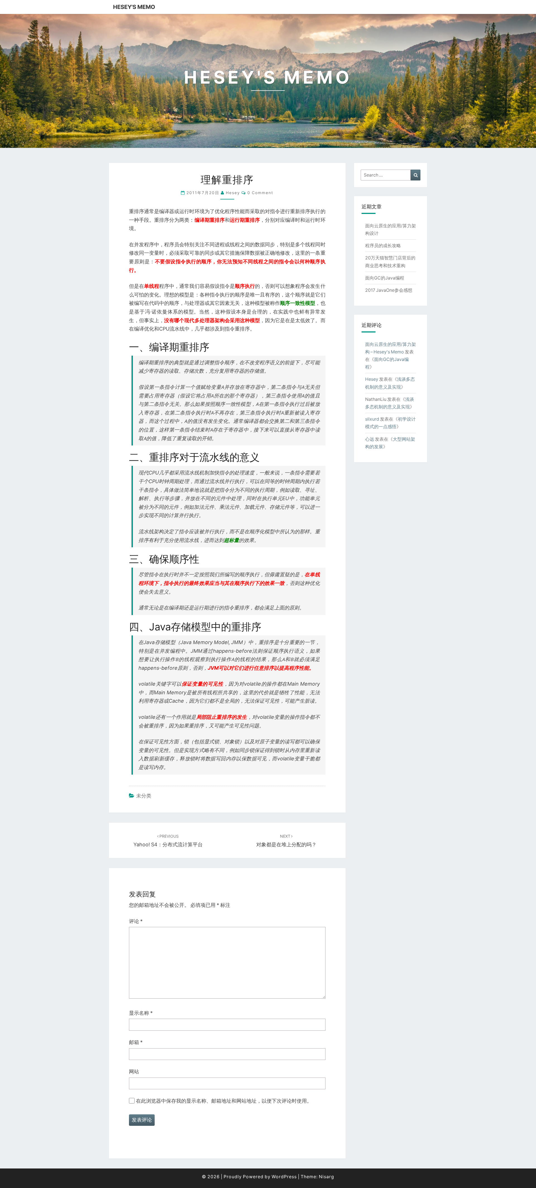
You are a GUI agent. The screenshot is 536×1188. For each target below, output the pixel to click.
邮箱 (136, 1042)
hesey (233, 192)
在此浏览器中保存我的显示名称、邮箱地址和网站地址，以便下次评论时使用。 (224, 1101)
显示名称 (141, 1013)
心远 (369, 439)
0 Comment (260, 192)
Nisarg (326, 1176)
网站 (134, 1071)
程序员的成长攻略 (383, 245)
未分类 (143, 795)
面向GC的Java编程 (384, 278)
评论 (136, 921)
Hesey (371, 379)
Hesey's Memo (134, 6)
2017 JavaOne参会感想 (388, 290)
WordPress (284, 1176)
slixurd (372, 419)
